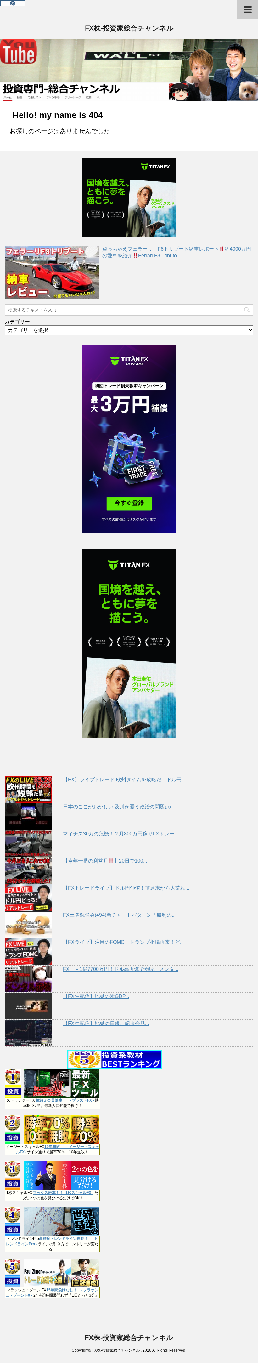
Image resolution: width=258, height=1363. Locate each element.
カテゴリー (17, 321)
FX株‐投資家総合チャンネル (129, 28)
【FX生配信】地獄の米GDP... (96, 996)
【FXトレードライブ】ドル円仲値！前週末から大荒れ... (126, 888)
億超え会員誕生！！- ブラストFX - (65, 1100)
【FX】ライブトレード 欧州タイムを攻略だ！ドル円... (124, 779)
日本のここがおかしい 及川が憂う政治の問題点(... (119, 806)
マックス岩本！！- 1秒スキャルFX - (63, 1192)
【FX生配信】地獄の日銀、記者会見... (106, 1023)
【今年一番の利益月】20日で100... (105, 861)
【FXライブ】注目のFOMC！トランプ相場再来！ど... (123, 942)
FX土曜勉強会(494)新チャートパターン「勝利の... (119, 915)
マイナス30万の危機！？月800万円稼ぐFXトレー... (120, 833)
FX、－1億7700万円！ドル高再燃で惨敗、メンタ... (120, 969)
